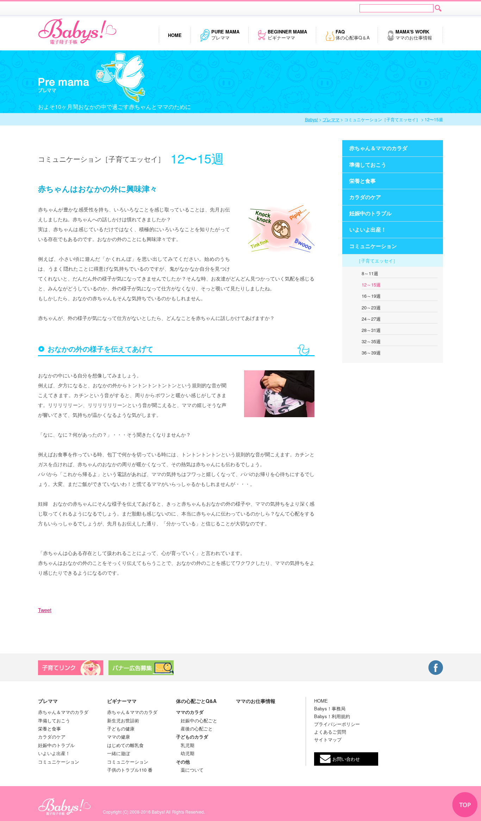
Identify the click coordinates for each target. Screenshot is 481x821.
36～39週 (371, 352)
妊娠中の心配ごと (196, 720)
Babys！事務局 (329, 708)
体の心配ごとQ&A (196, 700)
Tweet (44, 609)
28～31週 (371, 330)
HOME (321, 700)
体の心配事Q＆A (353, 34)
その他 (183, 761)
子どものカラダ (192, 736)
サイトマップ (328, 739)
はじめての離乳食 (125, 745)
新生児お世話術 (123, 720)
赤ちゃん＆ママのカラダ (63, 712)
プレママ (225, 34)
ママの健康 (118, 736)
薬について (190, 769)
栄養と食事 (49, 728)
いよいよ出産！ (54, 753)
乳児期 (185, 745)
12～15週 (371, 284)
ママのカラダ (190, 712)
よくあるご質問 (330, 731)
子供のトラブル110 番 (129, 769)
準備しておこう (54, 720)
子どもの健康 (121, 728)
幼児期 (185, 753)
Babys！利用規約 (332, 716)
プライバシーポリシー (337, 724)
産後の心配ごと (194, 728)
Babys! (311, 119)
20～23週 (371, 307)
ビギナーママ (287, 34)
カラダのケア (51, 736)
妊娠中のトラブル (56, 745)
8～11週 (370, 273)
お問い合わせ (346, 758)
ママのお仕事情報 (413, 34)
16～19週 (371, 295)
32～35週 (371, 341)
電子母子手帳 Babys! (77, 31)
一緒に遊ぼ (118, 753)
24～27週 (371, 318)
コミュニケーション (58, 761)
